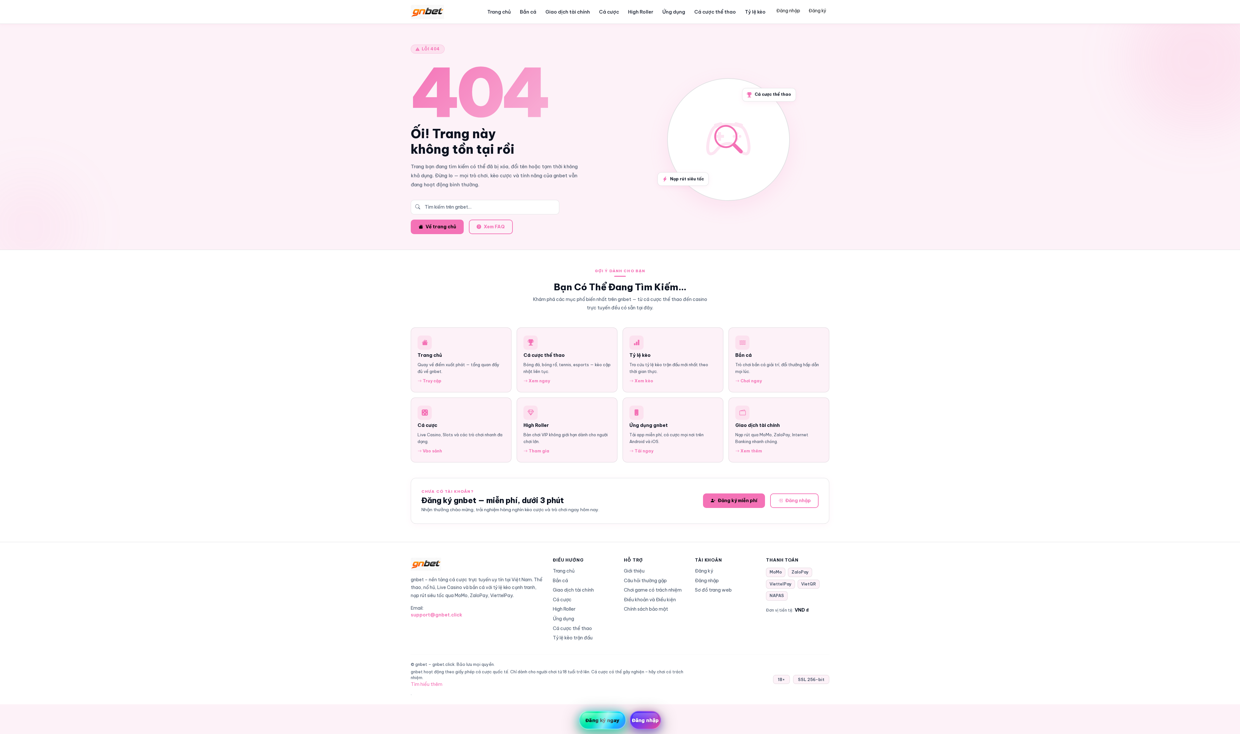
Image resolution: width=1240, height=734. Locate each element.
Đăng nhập (788, 11)
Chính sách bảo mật (646, 609)
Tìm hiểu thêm (426, 684)
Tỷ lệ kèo (755, 12)
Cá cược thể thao (715, 12)
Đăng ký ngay (602, 720)
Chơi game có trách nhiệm (653, 590)
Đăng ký (817, 11)
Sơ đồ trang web (713, 590)
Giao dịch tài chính (567, 12)
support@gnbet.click (436, 615)
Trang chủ (499, 12)
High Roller (640, 12)
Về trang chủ (441, 227)
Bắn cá (528, 12)
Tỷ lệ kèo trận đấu (573, 638)
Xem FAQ (494, 227)
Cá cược (609, 12)
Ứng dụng (673, 12)
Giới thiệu (634, 571)
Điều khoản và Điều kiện (650, 600)
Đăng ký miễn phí (737, 500)
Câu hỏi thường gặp (645, 581)
